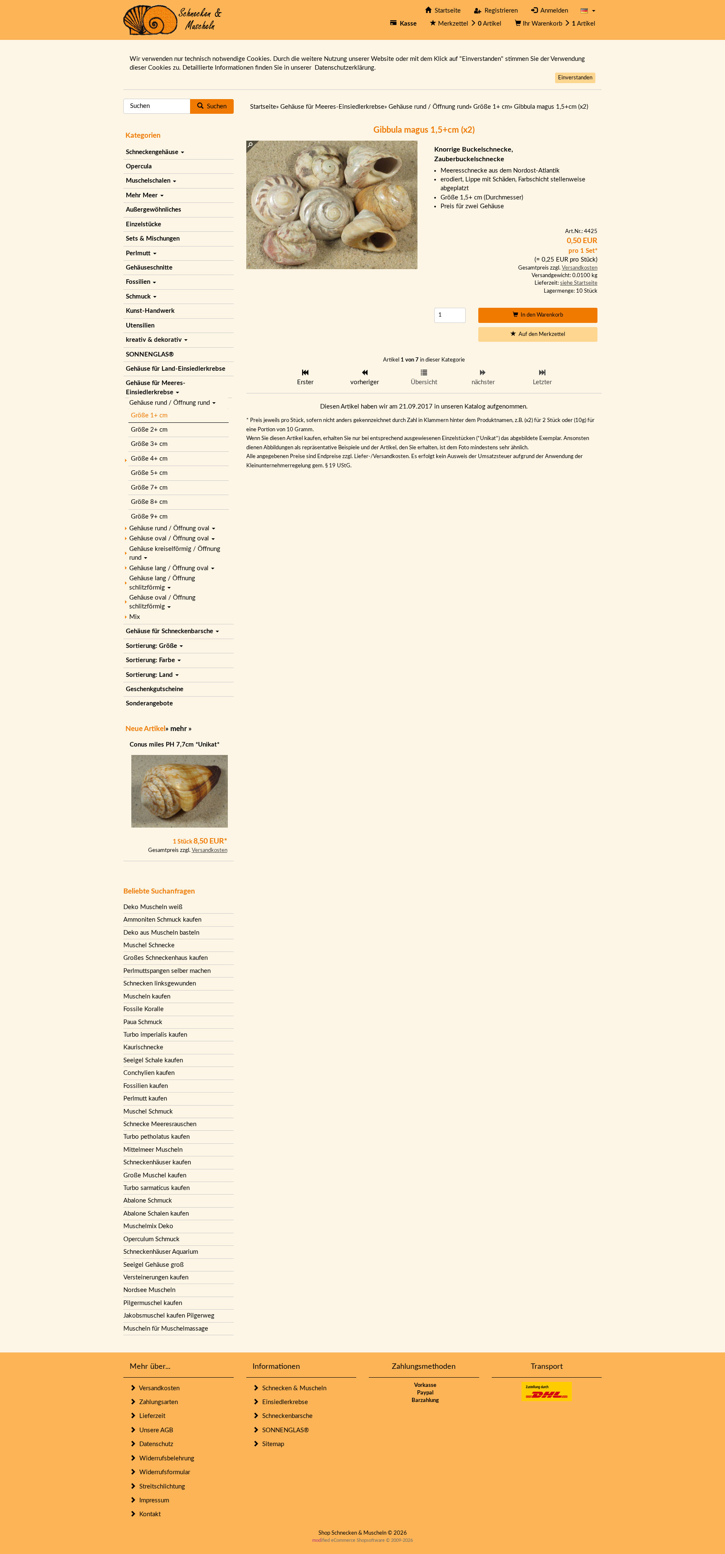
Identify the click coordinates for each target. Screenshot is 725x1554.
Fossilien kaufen (145, 1086)
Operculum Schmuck (151, 1239)
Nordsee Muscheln (149, 1290)
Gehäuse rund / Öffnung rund (170, 403)
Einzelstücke (143, 224)
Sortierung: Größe (152, 646)
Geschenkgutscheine (154, 689)
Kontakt (148, 1514)
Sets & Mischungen (153, 239)
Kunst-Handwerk (150, 311)
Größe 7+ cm (149, 488)
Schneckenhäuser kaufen (157, 1162)
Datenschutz (154, 1444)
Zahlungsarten (157, 1402)
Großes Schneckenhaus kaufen (165, 958)
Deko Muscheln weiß (153, 907)
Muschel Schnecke (149, 945)
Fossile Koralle (143, 1009)
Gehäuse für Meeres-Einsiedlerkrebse (155, 387)
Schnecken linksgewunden (159, 983)
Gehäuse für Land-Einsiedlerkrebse (175, 369)
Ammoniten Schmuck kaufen (162, 920)
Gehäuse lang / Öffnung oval (169, 568)
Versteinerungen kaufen (155, 1277)
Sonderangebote (149, 703)
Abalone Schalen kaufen (156, 1214)
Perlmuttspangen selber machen (167, 971)
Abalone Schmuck (147, 1201)
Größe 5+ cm (149, 473)
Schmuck (139, 297)
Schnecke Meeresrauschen (159, 1124)
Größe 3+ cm (149, 444)
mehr (178, 728)
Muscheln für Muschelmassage (165, 1329)
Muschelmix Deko (148, 1226)
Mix (134, 617)
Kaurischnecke (143, 1047)
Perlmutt (139, 253)
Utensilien (140, 325)
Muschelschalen (149, 181)
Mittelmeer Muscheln (153, 1150)
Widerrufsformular (163, 1472)
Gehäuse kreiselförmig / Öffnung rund (174, 553)
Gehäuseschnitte (149, 268)
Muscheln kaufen (146, 996)
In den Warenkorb (540, 315)
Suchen (215, 106)
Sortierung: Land (150, 675)
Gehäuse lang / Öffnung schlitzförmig (162, 582)
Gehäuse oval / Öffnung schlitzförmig (162, 602)
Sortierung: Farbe (151, 660)
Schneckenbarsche (286, 1416)
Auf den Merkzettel (540, 334)
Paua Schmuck (142, 1022)
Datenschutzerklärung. (345, 68)
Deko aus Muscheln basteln (161, 933)
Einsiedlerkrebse (283, 1402)
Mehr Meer (142, 195)
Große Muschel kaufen (154, 1175)
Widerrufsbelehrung (165, 1458)
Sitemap (271, 1444)
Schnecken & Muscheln (292, 1388)
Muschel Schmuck (148, 1112)
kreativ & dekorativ (154, 340)
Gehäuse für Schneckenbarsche (170, 631)
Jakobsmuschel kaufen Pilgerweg (168, 1316)
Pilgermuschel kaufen (152, 1303)
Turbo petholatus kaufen (156, 1137)
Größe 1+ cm (149, 415)
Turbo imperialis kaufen (155, 1035)
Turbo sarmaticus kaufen (156, 1188)
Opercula (139, 166)
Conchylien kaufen (149, 1073)
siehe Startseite (578, 283)
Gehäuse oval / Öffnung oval (170, 538)
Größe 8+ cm (149, 502)
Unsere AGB (154, 1430)
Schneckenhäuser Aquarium (160, 1252)
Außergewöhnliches (153, 210)
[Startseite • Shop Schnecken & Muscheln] (172, 19)
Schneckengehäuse (153, 152)
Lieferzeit (150, 1416)
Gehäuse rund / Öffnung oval (170, 528)
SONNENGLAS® (150, 354)
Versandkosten (209, 850)
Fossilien (139, 282)
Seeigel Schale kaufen (153, 1060)
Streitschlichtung (160, 1486)
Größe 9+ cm (149, 517)
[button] (588, 10)
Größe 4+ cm (149, 459)
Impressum (152, 1500)
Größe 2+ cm (149, 430)
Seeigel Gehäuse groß (153, 1265)
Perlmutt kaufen (145, 1098)
